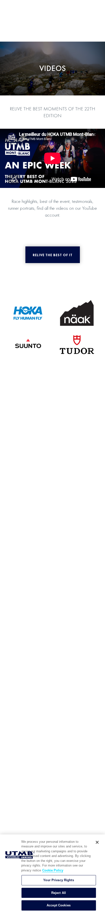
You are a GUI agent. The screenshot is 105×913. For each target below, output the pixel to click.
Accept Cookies (59, 905)
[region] (52, 873)
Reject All (58, 893)
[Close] (97, 842)
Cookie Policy (52, 870)
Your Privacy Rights (58, 880)
